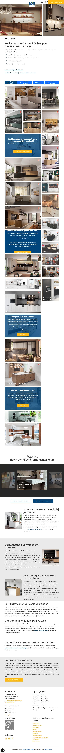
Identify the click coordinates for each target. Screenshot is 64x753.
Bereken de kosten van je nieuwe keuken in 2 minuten (20, 73)
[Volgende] (60, 480)
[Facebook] (9, 739)
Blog (41, 2)
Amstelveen (36, 742)
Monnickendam (37, 725)
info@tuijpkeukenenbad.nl (14, 700)
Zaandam (36, 740)
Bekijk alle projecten (21, 501)
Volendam (36, 723)
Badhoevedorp (37, 735)
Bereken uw (44, 501)
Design (39, 83)
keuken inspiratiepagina (41, 630)
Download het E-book (23, 152)
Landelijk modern (25, 82)
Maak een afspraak (14, 680)
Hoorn (34, 729)
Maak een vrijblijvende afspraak (14, 70)
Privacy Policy (8, 715)
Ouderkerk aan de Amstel (40, 737)
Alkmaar (35, 733)
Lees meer (23, 335)
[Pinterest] (12, 739)
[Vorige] (4, 480)
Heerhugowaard (37, 731)
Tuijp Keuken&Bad (28, 749)
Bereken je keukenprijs (34, 529)
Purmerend (36, 727)
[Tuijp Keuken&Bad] (32, 4)
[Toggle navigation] (3, 2)
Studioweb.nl (48, 749)
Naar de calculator (22, 252)
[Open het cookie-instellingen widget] (3, 750)
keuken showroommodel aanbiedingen (16, 648)
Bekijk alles (11, 82)
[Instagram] (6, 739)
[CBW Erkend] (9, 725)
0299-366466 (10, 702)
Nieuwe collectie (52, 82)
